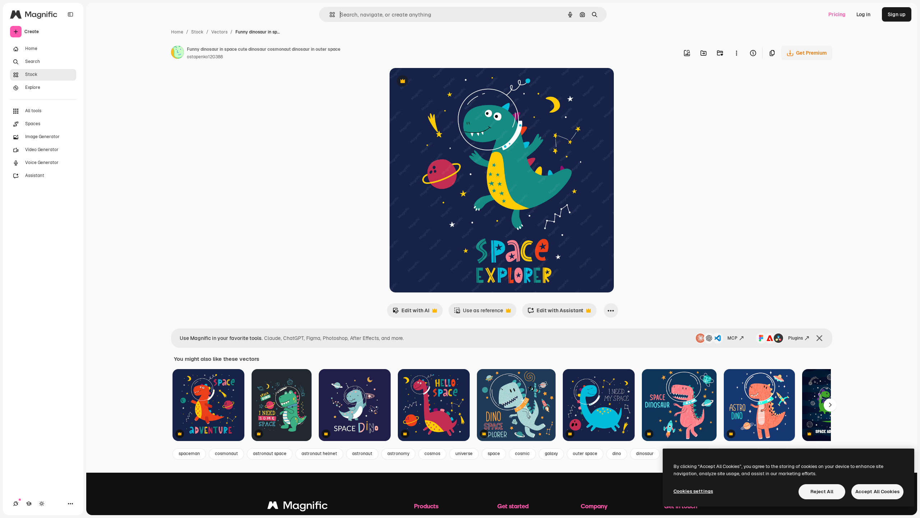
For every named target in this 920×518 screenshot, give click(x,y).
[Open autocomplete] (329, 14)
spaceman (189, 453)
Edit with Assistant (555, 312)
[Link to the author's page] (177, 53)
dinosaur (645, 453)
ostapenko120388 (205, 57)
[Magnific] (297, 507)
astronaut (362, 453)
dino (616, 453)
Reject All (821, 492)
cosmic (522, 453)
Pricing (837, 14)
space (494, 453)
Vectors (219, 32)
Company (594, 506)
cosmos (432, 453)
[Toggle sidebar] (70, 14)
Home (177, 32)
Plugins (795, 338)
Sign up (897, 14)
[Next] (830, 405)
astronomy (398, 453)
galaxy (551, 453)
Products (426, 506)
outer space (585, 453)
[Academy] (28, 503)
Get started (513, 506)
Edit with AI (410, 312)
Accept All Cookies (877, 492)
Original (436, 81)
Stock (197, 32)
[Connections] (16, 503)
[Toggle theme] (41, 503)
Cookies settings (693, 491)
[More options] (736, 53)
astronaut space (269, 453)
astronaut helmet (319, 453)
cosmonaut (226, 453)
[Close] (819, 338)
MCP (732, 338)
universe (464, 453)
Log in (863, 14)
